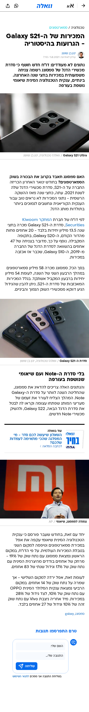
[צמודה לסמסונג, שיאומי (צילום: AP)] (44, 493)
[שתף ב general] (7, 5)
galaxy (69, 614)
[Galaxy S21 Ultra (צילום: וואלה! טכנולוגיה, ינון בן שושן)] (44, 126)
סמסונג (79, 614)
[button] (70, 6)
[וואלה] (44, 6)
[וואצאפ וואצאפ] (16, 6)
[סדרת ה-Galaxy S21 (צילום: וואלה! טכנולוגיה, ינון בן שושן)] (44, 332)
